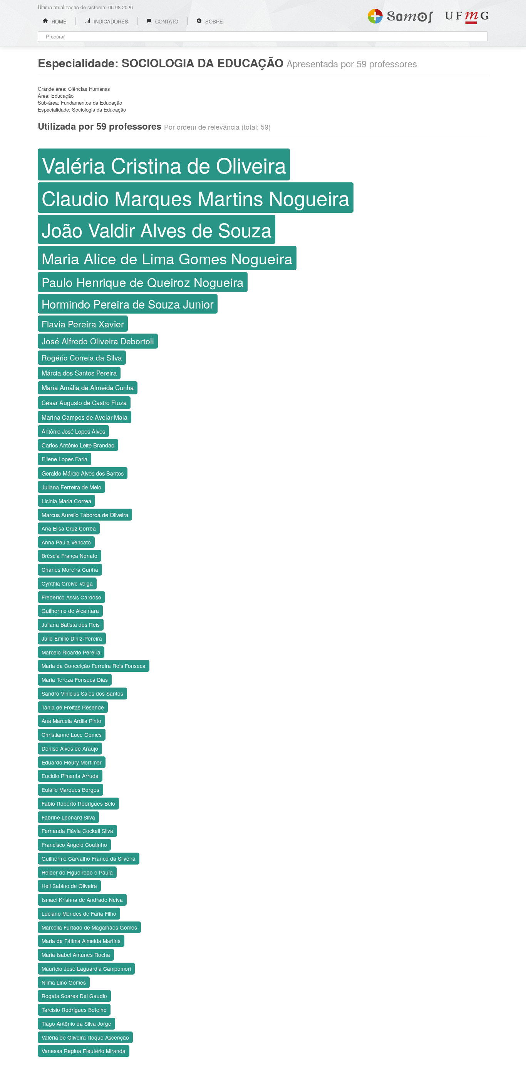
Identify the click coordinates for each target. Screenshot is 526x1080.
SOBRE (213, 21)
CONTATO (166, 21)
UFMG (466, 18)
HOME (58, 21)
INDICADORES (110, 21)
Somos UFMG (400, 14)
